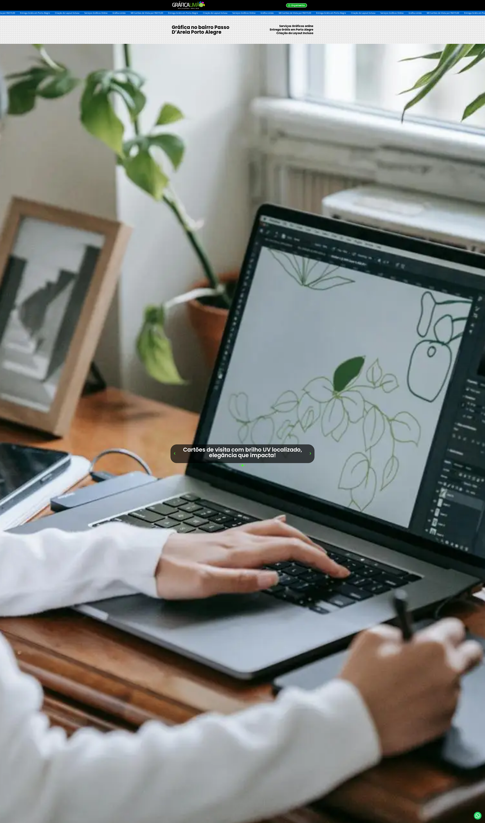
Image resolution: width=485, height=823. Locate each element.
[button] (175, 453)
